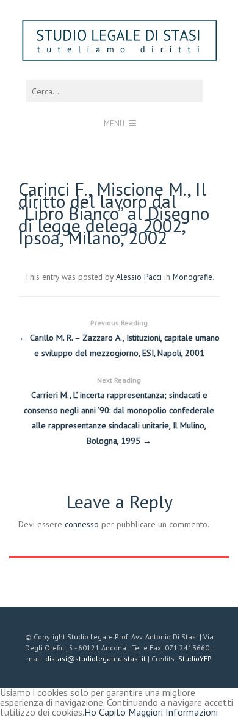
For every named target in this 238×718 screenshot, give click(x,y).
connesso (82, 524)
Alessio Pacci (139, 276)
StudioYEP (195, 658)
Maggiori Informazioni (173, 712)
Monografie (192, 276)
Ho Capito (105, 712)
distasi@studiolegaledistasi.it (95, 658)
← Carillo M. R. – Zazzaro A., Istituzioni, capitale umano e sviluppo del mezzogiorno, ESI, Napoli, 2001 (119, 338)
